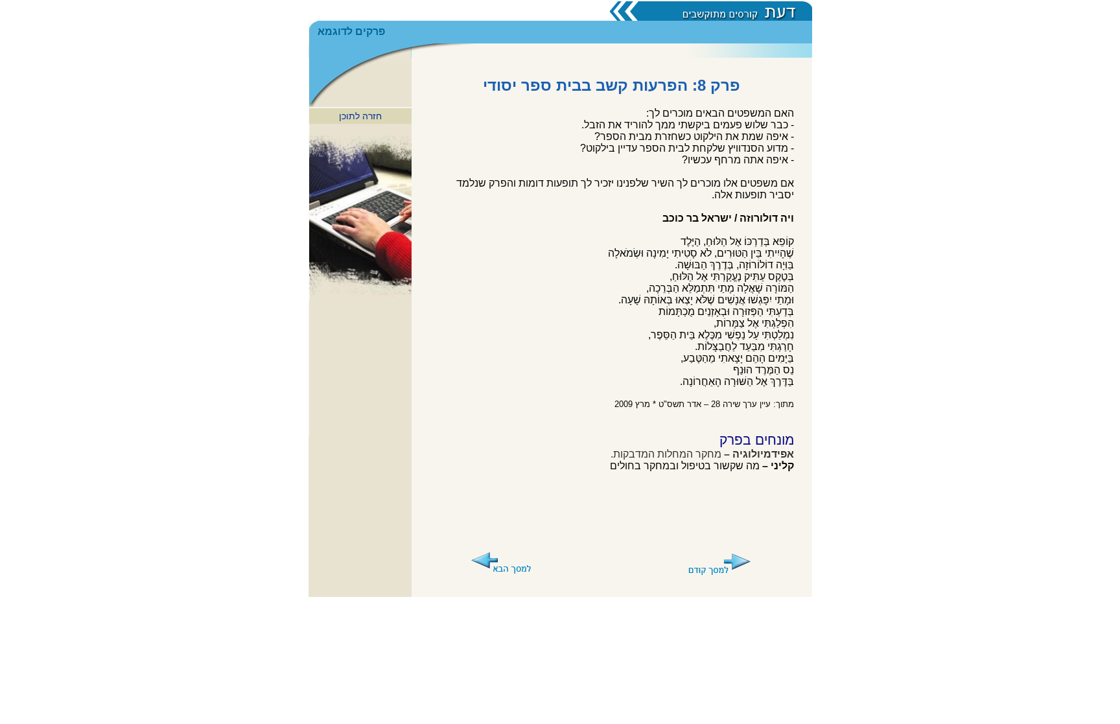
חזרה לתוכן (360, 116)
